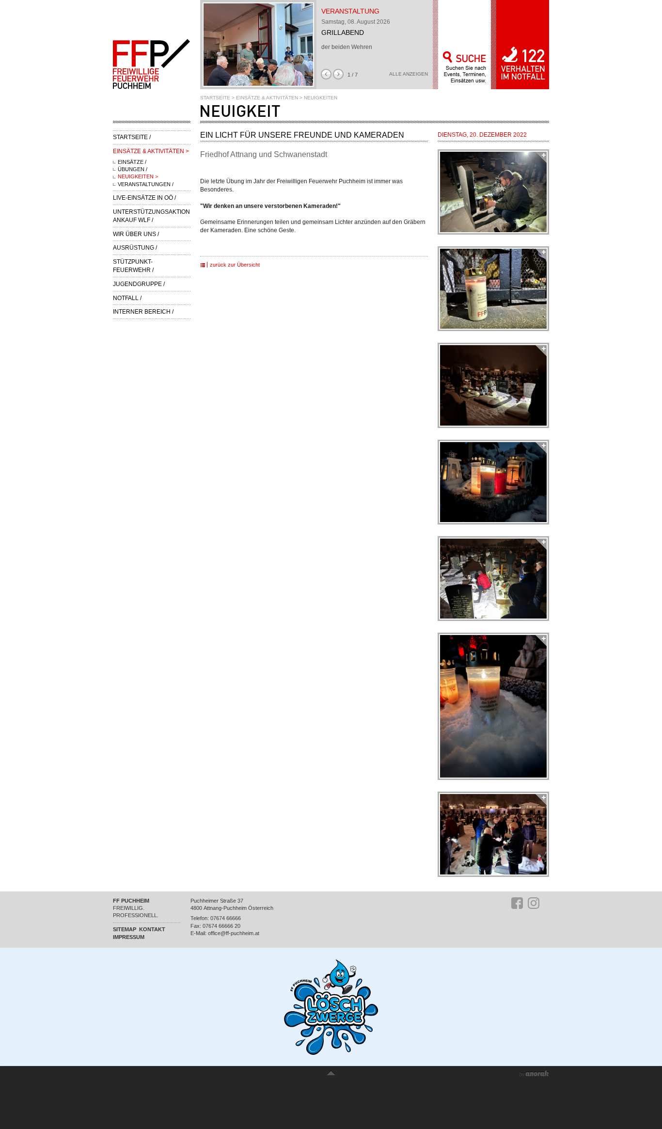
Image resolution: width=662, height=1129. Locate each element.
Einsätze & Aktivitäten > (151, 151)
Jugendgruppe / (139, 284)
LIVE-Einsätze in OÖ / (144, 197)
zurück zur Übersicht (235, 265)
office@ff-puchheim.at (233, 933)
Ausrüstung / (135, 247)
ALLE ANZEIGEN (408, 74)
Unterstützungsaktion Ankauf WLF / (151, 215)
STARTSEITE (215, 97)
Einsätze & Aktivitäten (267, 97)
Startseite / (132, 137)
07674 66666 (225, 918)
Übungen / (132, 169)
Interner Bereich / (143, 311)
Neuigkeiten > (138, 176)
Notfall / (127, 298)
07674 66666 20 (221, 926)
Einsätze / (132, 162)
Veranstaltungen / (145, 184)
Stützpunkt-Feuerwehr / (133, 265)
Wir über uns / (136, 234)
